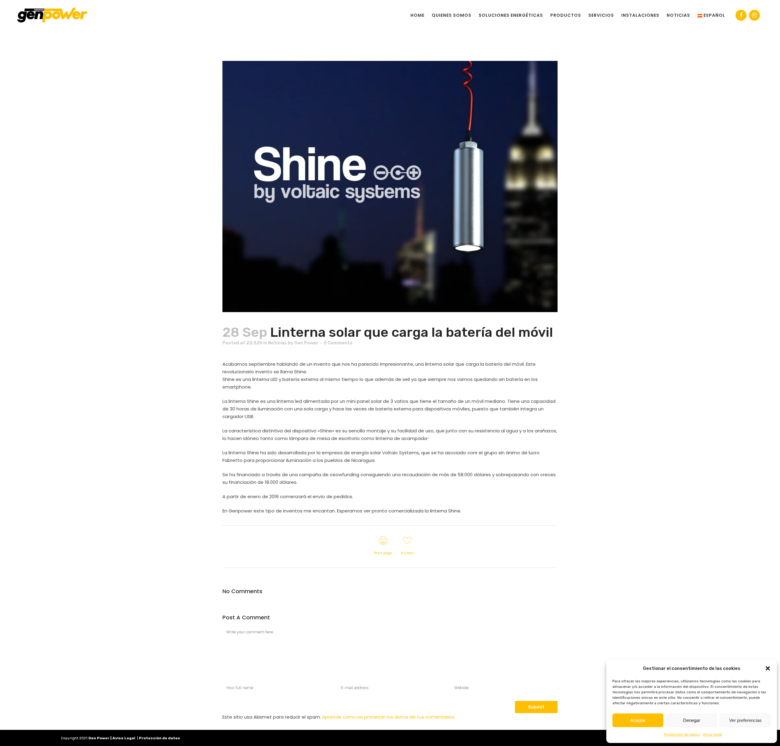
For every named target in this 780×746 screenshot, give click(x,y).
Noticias (277, 343)
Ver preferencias (745, 720)
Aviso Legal (123, 738)
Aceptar (638, 720)
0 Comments (338, 343)
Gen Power (306, 343)
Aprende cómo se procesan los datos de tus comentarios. (389, 717)
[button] (768, 668)
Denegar (691, 720)
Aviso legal (712, 734)
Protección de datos (682, 734)
